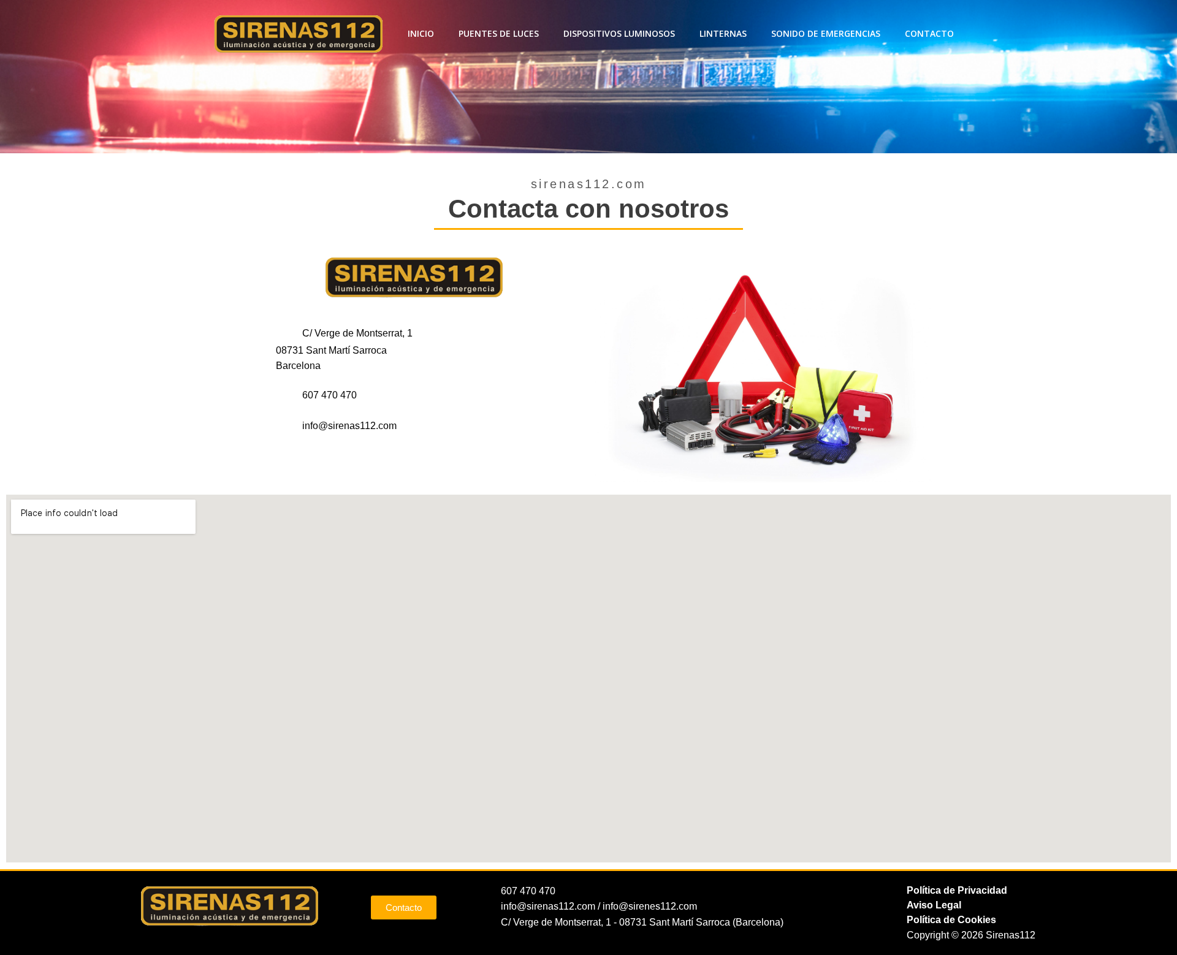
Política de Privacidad (957, 890)
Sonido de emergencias (825, 33)
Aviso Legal (934, 905)
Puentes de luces (499, 33)
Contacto (929, 33)
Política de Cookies (951, 920)
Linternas (723, 33)
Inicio (421, 33)
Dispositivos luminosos (619, 33)
